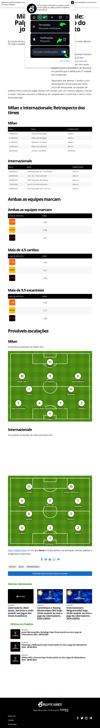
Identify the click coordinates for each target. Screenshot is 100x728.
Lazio (29, 176)
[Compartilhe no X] (46, 559)
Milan (21, 567)
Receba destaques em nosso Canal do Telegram (49, 574)
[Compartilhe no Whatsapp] (54, 559)
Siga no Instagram (86, 718)
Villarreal (46, 188)
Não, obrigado (65, 61)
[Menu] (10, 3)
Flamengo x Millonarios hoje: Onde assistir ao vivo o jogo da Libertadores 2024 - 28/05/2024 (54, 646)
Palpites (12, 567)
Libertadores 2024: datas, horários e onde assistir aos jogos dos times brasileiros (20, 612)
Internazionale (76, 61)
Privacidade (12, 724)
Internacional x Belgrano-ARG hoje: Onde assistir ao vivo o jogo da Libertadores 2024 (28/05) (79, 613)
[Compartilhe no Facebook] (42, 559)
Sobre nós (11, 716)
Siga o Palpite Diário (17, 550)
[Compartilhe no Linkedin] (50, 559)
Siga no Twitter (82, 718)
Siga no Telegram (90, 718)
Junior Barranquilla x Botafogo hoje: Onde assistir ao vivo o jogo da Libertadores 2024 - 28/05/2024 (51, 633)
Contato (11, 720)
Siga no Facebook (77, 718)
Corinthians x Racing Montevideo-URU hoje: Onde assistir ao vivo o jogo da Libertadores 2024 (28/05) (50, 613)
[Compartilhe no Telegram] (58, 559)
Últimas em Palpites (21, 624)
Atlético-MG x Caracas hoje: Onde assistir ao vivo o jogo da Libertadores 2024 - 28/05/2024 (53, 658)
